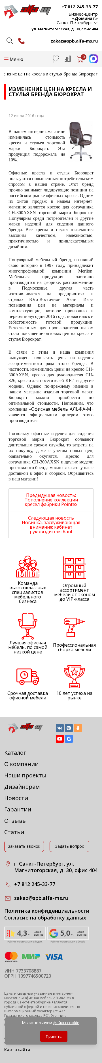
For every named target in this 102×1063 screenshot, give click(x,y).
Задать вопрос (69, 846)
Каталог (15, 752)
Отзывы (15, 820)
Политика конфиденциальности (47, 911)
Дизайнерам (22, 786)
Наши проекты (25, 775)
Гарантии (17, 809)
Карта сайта (17, 1049)
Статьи (14, 832)
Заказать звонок (24, 846)
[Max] (91, 61)
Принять (54, 1036)
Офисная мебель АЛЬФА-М (61, 409)
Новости (16, 798)
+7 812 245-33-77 (79, 6)
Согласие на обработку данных (45, 917)
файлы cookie (66, 1022)
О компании (21, 764)
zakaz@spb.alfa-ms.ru (74, 41)
